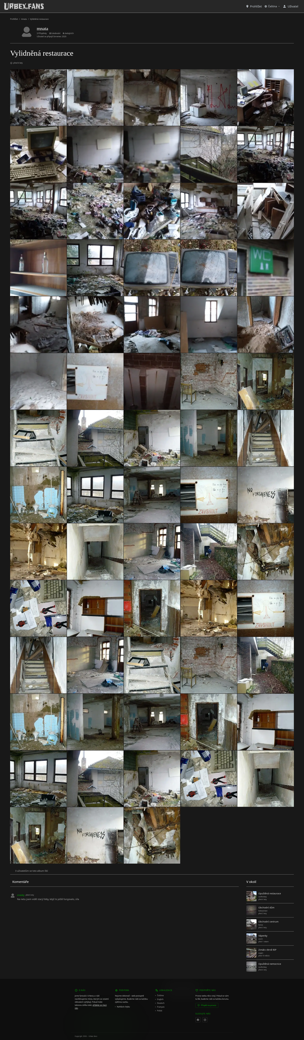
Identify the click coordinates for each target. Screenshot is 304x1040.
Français (161, 1007)
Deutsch (160, 1003)
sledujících (68, 33)
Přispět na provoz (208, 1005)
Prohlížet (256, 6)
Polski (159, 1010)
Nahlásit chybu (123, 1007)
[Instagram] (204, 1019)
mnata (24, 19)
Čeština (272, 6)
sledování (54, 33)
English (160, 999)
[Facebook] (197, 1019)
